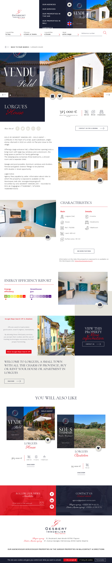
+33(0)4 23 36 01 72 (94, 507)
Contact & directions (93, 549)
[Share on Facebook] (17, 128)
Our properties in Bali (71, 549)
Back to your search (20, 47)
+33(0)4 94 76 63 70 (90, 505)
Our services (27, 549)
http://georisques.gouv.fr (83, 261)
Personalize (100, 560)
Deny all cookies (87, 560)
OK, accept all (71, 560)
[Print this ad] (38, 128)
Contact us (90, 344)
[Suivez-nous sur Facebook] (52, 494)
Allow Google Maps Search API (18, 352)
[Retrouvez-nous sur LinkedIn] (52, 500)
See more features (84, 251)
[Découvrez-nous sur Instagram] (52, 507)
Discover (11, 381)
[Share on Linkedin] (28, 128)
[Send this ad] (33, 128)
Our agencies (14, 549)
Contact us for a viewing (88, 128)
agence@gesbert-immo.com (84, 500)
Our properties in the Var (47, 549)
